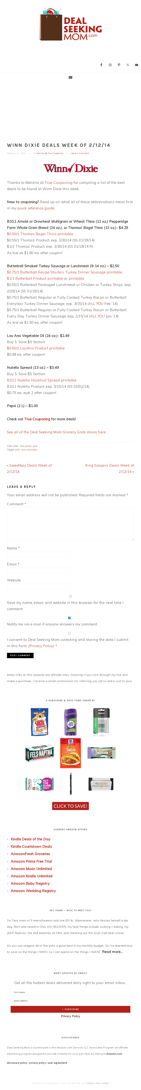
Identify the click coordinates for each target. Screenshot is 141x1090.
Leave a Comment (80, 153)
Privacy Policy (70, 1016)
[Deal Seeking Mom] (70, 42)
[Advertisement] (70, 110)
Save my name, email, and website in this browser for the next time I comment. (65, 605)
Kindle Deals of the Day (30, 839)
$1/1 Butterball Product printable (35, 278)
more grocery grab (28, 446)
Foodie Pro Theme (98, 1083)
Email (13, 564)
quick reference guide (35, 208)
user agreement (57, 1062)
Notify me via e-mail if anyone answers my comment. (52, 624)
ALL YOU (96, 303)
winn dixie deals (29, 449)
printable (76, 278)
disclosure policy (17, 1062)
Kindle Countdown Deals (31, 846)
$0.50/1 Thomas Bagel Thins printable (40, 234)
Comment (16, 504)
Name (13, 548)
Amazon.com (114, 1053)
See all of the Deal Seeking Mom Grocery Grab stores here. (56, 432)
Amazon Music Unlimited (31, 868)
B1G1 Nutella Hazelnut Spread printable (41, 380)
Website (14, 580)
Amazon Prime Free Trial (31, 861)
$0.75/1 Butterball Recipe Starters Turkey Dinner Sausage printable (64, 272)
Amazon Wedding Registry (33, 891)
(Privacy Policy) (41, 646)
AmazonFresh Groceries (30, 854)
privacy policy (37, 1062)
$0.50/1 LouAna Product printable (36, 348)
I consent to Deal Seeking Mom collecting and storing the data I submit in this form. (67, 642)
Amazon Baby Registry (30, 883)
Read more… (112, 951)
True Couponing (59, 182)
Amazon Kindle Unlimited (32, 876)
